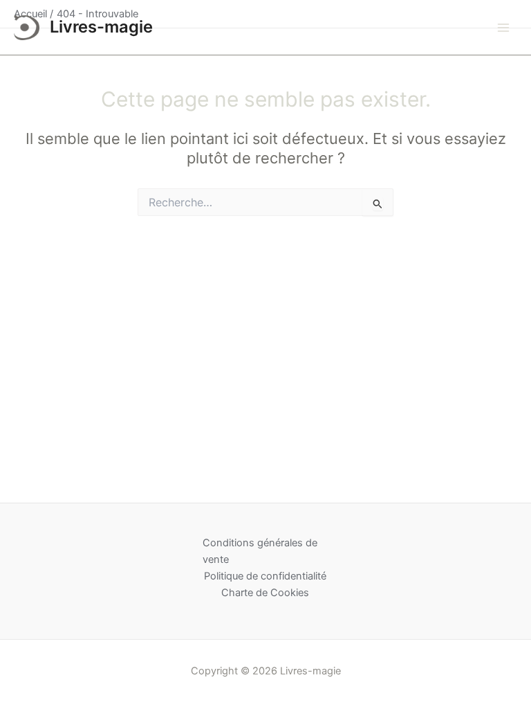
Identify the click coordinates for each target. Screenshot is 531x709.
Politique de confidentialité (265, 576)
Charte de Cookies (265, 592)
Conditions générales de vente (260, 551)
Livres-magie (101, 27)
